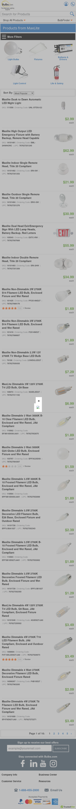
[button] (39, 400)
